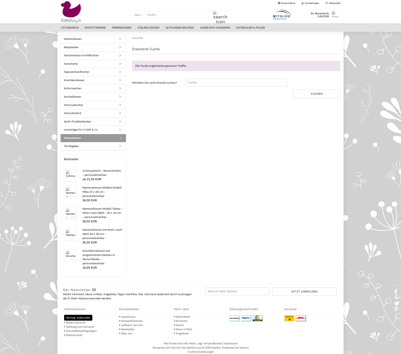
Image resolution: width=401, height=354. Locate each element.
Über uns (126, 333)
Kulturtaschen (72, 88)
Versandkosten (212, 343)
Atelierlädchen (148, 28)
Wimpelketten (72, 138)
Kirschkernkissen (74, 80)
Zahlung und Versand (79, 327)
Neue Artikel (183, 329)
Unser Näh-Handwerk (215, 28)
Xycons (244, 348)
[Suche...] (217, 15)
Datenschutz (73, 335)
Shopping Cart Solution (167, 348)
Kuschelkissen (72, 97)
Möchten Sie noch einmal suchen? (154, 83)
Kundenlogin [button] (311, 3)
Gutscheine (71, 64)
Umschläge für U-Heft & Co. (81, 130)
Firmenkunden (121, 28)
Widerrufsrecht (75, 322)
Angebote (182, 333)
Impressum (127, 317)
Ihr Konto (181, 321)
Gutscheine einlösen (180, 28)
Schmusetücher (73, 105)
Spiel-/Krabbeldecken (77, 121)
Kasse (179, 325)
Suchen (317, 94)
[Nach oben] (393, 348)
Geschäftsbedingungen (81, 331)
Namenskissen (73, 39)
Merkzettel (334, 3)
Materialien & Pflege (250, 28)
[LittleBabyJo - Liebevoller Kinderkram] (93, 14)
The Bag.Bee (71, 146)
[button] (286, 3)
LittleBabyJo (70, 28)
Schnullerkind (72, 113)
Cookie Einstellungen (200, 352)
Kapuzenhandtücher (76, 72)
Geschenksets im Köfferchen (81, 55)
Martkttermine (95, 28)
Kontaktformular (131, 321)
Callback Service (131, 325)
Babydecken (71, 47)
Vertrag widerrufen (78, 318)
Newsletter (127, 329)
